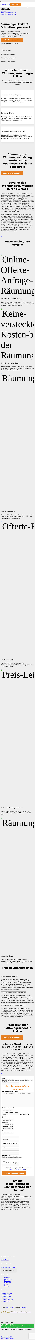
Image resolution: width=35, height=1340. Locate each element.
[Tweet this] (1, 236)
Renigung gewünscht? (8, 1108)
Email (3, 1161)
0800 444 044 (5, 1260)
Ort (3, 1151)
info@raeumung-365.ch (8, 1267)
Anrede (4, 1130)
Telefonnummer (6, 1155)
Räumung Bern (6, 1294)
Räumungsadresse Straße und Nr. (11, 1143)
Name (3, 1078)
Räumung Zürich (6, 1301)
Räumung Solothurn (7, 1299)
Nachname (5, 1139)
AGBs (23, 1169)
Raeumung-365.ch (5, 4)
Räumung (7, 1277)
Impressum (7, 1281)
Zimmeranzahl (6, 1118)
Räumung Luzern (7, 1298)
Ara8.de (24, 1307)
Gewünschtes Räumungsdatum (10, 1112)
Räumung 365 (9, 1307)
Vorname (4, 1135)
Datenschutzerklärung (14, 1169)
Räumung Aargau (7, 1293)
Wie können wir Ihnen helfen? (10, 1091)
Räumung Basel (6, 1296)
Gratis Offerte (8, 1279)
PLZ (3, 1147)
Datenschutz (7, 1282)
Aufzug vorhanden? (7, 1126)
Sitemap (6, 1286)
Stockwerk (5, 1122)
